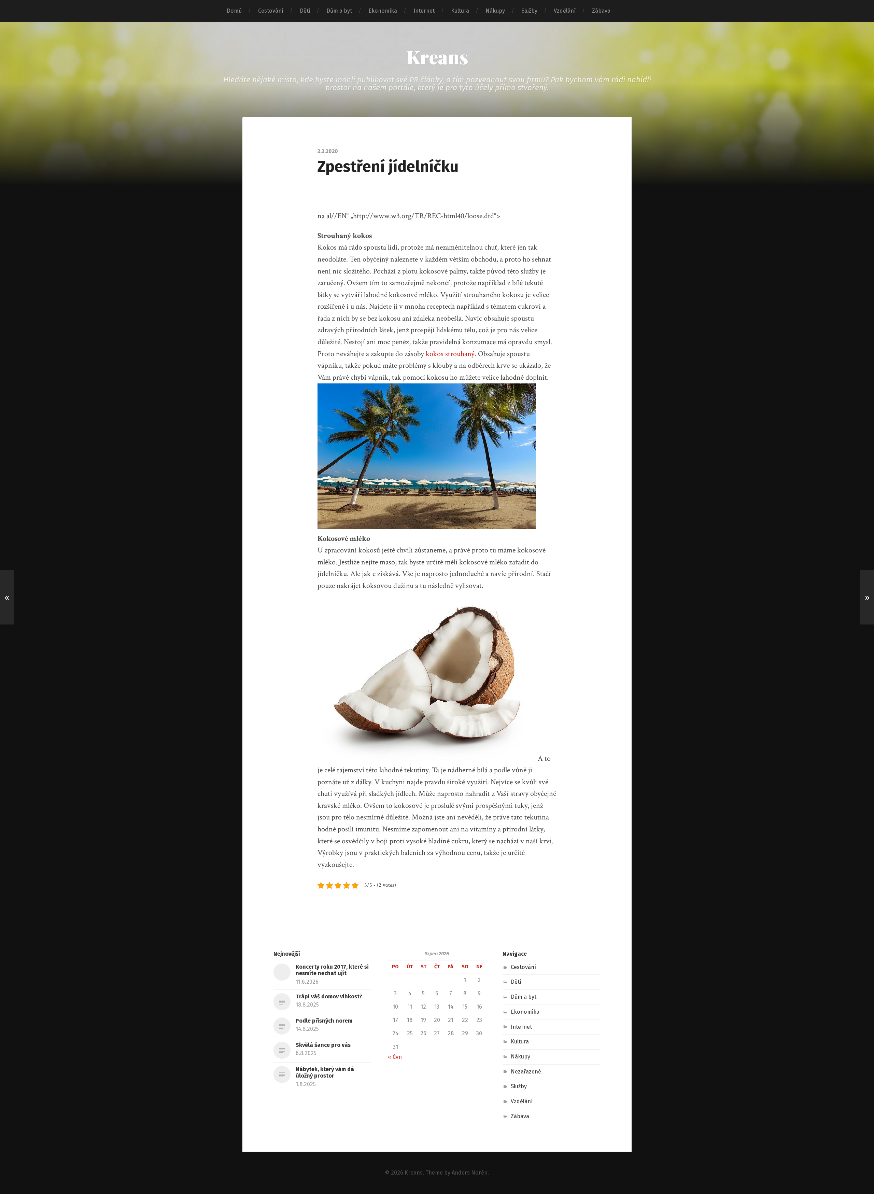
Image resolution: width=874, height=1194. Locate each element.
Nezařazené (526, 1071)
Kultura (460, 11)
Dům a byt (339, 11)
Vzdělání (565, 11)
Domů (234, 11)
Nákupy (495, 11)
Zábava (601, 11)
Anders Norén (470, 1172)
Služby (529, 11)
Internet (424, 11)
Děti (305, 11)
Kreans (437, 56)
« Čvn (395, 1057)
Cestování (270, 11)
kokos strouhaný (450, 354)
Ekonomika (382, 11)
